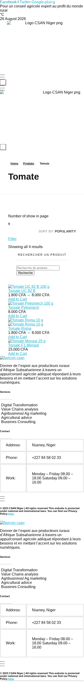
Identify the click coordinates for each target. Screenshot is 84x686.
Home (14, 163)
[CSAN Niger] (12, 358)
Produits (28, 163)
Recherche (25, 273)
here (11, 513)
